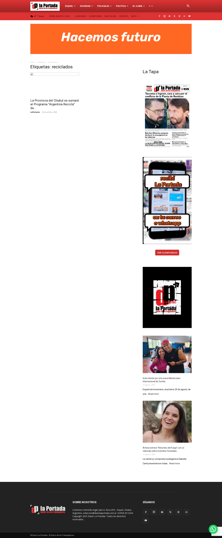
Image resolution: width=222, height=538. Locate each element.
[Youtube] (189, 16)
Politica (121, 6)
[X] (174, 16)
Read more (153, 394)
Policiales (103, 6)
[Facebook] (159, 16)
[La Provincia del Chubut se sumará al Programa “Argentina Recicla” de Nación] (54, 85)
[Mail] (169, 16)
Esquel (69, 6)
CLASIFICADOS (80, 16)
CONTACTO (123, 16)
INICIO (133, 16)
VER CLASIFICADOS (167, 252)
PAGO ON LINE (110, 16)
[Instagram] (164, 16)
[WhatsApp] (184, 16)
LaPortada (35, 112)
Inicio (32, 62)
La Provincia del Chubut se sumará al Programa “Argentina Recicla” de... (54, 104)
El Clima (137, 6)
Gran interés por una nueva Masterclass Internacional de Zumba (161, 380)
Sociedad (85, 6)
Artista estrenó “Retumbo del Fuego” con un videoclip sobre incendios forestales (163, 449)
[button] (188, 6)
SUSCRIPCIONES (95, 16)
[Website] (179, 16)
